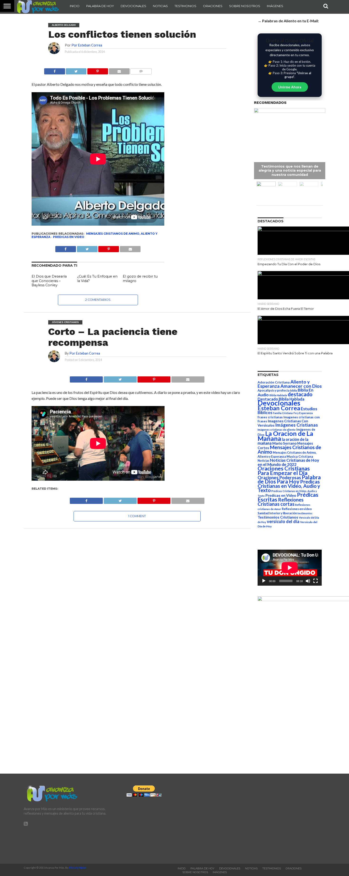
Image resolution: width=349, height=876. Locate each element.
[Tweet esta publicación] (76, 70)
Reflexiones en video (297, 509)
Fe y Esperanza (303, 413)
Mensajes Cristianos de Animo (289, 449)
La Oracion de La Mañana (285, 435)
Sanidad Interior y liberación (277, 513)
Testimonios (185, 6)
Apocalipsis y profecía (273, 390)
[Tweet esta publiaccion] (87, 248)
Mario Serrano (284, 443)
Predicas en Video (68, 237)
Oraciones (212, 6)
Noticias (160, 6)
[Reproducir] (263, 581)
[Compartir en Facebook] (54, 70)
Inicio (75, 6)
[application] (290, 568)
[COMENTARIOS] (141, 70)
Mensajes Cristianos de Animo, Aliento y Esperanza (94, 235)
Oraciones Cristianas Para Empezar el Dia (284, 470)
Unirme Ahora (289, 87)
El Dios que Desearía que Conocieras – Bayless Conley (49, 280)
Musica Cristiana (300, 456)
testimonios (304, 513)
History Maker (78, 867)
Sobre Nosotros (244, 6)
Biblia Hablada (278, 395)
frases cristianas (270, 417)
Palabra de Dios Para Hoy (289, 479)
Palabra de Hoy (100, 6)
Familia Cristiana (283, 413)
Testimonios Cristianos (278, 517)
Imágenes (275, 6)
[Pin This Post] (154, 378)
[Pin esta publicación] (97, 70)
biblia (293, 390)
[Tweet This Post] (120, 378)
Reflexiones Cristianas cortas (280, 502)
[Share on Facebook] (86, 378)
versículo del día (283, 521)
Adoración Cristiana (274, 382)
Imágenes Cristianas (296, 425)
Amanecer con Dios (301, 386)
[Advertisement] (277, 818)
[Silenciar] (308, 581)
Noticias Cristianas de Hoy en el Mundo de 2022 (288, 462)
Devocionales (133, 6)
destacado (300, 394)
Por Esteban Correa (86, 45)
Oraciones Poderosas (279, 477)
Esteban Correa (279, 407)
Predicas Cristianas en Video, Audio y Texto (289, 486)
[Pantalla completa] (315, 581)
